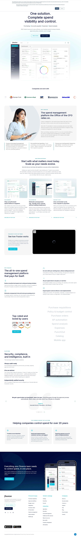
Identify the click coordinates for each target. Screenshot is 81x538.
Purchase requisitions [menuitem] (32, 498)
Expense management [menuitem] (32, 512)
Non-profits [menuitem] (45, 520)
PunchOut (59, 332)
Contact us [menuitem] (64, 503)
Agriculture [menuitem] (45, 509)
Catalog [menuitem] (44, 498)
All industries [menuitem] (45, 524)
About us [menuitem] (64, 498)
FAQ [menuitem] (63, 507)
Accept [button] (57, 8)
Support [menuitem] (63, 505)
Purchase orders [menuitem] (31, 507)
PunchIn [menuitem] (44, 503)
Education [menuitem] (45, 511)
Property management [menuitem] (47, 522)
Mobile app (60, 340)
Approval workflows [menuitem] (32, 500)
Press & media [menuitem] (65, 512)
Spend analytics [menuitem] (31, 514)
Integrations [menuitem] (30, 505)
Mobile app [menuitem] (30, 516)
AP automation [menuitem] (31, 509)
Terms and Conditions (30, 534)
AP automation (59, 319)
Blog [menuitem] (63, 509)
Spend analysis (60, 324)
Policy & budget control (60, 311)
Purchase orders (59, 315)
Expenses (60, 328)
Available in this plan (9, 217)
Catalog (60, 336)
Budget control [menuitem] (31, 503)
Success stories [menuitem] (65, 500)
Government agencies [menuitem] (47, 513)
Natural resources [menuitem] (46, 517)
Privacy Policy (23, 534)
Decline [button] (62, 8)
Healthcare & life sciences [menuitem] (48, 515)
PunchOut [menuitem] (45, 500)
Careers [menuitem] (63, 514)
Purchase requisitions (60, 307)
